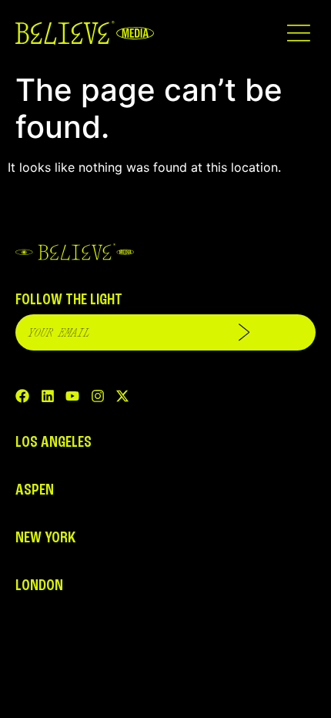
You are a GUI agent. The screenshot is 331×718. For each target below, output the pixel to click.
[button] (298, 32)
